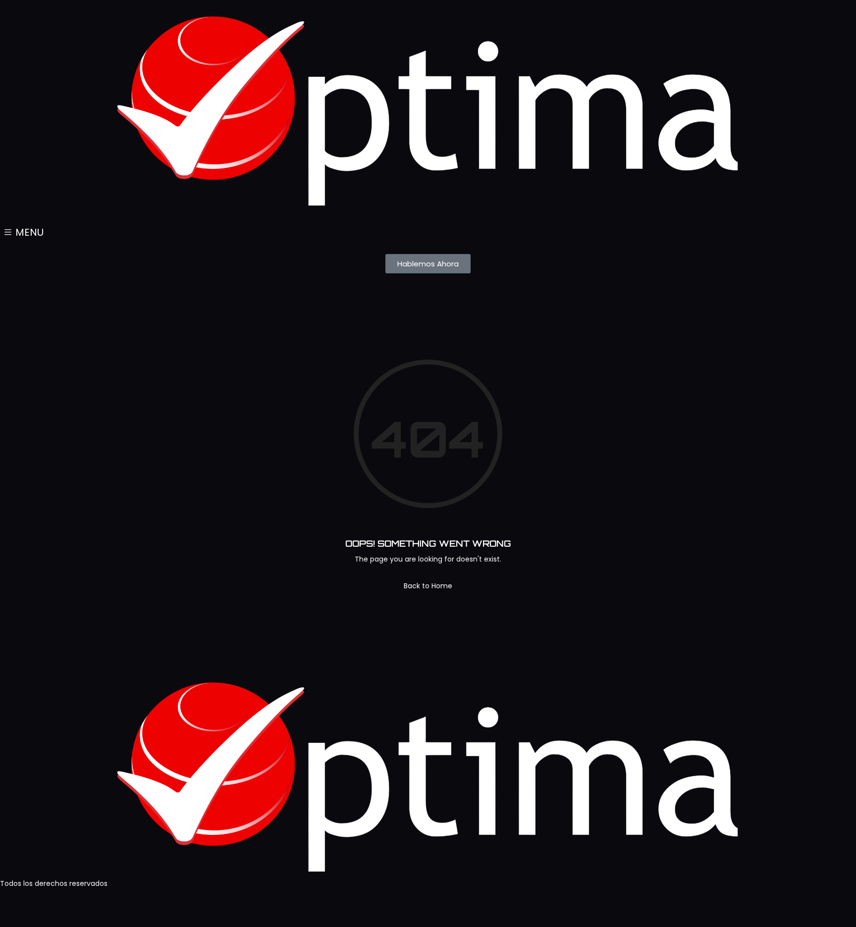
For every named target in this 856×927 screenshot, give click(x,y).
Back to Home (428, 586)
